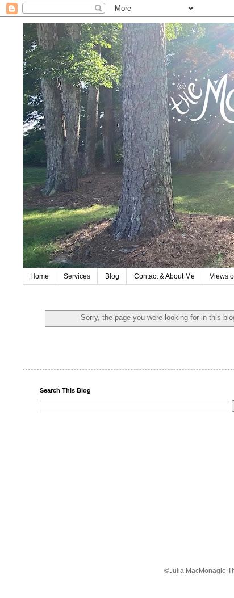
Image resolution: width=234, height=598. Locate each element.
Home (39, 276)
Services (77, 276)
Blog (112, 276)
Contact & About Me (164, 276)
